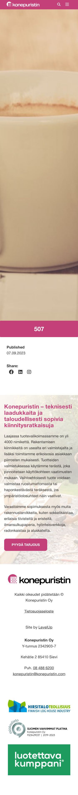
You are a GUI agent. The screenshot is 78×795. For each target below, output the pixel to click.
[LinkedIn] (20, 372)
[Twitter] (29, 372)
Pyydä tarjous (26, 545)
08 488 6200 (43, 668)
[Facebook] (11, 372)
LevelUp (45, 627)
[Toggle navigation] (67, 4)
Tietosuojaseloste (39, 611)
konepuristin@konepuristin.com (39, 674)
